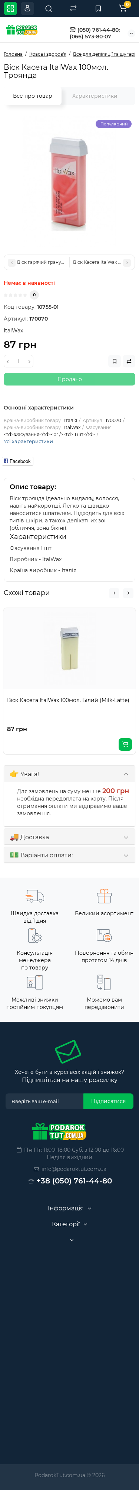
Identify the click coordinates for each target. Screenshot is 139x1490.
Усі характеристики (28, 441)
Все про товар (32, 96)
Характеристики (95, 96)
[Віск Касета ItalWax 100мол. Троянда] (69, 181)
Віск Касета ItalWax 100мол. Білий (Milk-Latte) (68, 700)
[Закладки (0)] (98, 8)
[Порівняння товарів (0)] (73, 8)
